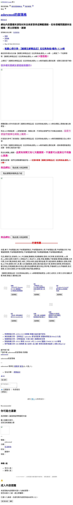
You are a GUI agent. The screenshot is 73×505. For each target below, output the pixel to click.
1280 (34, 313)
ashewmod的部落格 (14, 14)
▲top (3, 376)
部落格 (7, 38)
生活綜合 (16, 32)
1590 (50, 312)
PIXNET (22, 476)
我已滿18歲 (5, 501)
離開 (11, 501)
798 (34, 284)
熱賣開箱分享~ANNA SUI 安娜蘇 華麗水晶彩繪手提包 (25, 334)
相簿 (6, 36)
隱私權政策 (47, 476)
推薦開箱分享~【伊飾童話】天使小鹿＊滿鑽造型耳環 (25, 339)
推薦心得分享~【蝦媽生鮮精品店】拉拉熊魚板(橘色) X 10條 (35, 48)
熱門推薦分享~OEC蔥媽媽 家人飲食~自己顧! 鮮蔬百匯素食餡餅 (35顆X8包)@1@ (35, 344)
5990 (12, 285)
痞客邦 (16, 366)
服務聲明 (54, 476)
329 (57, 285)
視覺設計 (17, 372)
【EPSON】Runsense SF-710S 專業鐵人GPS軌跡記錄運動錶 (17, 289)
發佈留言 (4, 392)
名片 (6, 41)
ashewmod (4, 354)
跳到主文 (4, 20)
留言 (21, 366)
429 (12, 313)
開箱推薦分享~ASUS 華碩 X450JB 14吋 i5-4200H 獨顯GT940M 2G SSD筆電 (33, 341)
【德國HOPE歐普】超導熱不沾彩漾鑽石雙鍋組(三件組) (55, 315)
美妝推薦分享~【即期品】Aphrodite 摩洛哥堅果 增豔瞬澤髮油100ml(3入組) (33, 337)
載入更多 (4, 380)
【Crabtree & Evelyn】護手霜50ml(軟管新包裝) (62, 289)
